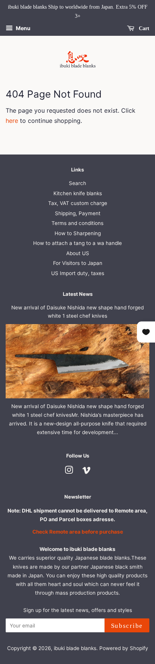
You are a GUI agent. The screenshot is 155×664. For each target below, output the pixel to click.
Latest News (78, 294)
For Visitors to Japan (77, 263)
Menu (22, 28)
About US (77, 253)
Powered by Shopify (123, 648)
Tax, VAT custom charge (77, 203)
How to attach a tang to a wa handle (77, 243)
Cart (143, 28)
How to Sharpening (78, 233)
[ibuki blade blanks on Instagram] (69, 471)
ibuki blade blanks (75, 648)
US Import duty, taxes (77, 273)
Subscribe (127, 625)
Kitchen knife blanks (77, 193)
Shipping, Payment (77, 213)
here (12, 120)
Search (77, 183)
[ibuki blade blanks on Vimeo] (86, 471)
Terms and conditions (77, 223)
